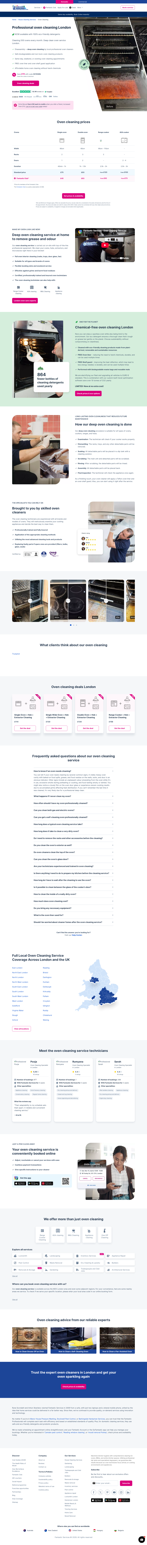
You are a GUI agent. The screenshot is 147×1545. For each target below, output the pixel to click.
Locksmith (23, 1256)
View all (14, 1299)
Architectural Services (121, 1270)
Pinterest (107, 1492)
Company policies (45, 1476)
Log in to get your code (34, 106)
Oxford (15, 1020)
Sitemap (15, 1502)
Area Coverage (17, 1499)
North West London (20, 982)
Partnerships (16, 1492)
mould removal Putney (97, 1432)
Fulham (46, 996)
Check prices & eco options (88, 393)
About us (42, 1460)
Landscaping (55, 1256)
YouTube (114, 1492)
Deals (74, 7)
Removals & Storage (30, 1269)
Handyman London (71, 1500)
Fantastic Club (51, 7)
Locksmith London (71, 1496)
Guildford (16, 1006)
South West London (20, 996)
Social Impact (17, 1481)
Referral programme (19, 1485)
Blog (13, 1495)
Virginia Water (18, 1010)
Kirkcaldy (47, 991)
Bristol (45, 972)
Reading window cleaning (74, 1432)
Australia (30, 1530)
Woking (46, 1020)
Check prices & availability (73, 1387)
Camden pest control (53, 1432)
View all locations (21, 1029)
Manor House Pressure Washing (43, 1419)
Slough (15, 1015)
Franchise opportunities (20, 1488)
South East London (20, 987)
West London (17, 1001)
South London (18, 991)
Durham (46, 982)
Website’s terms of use (46, 1486)
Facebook (93, 1492)
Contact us (42, 1467)
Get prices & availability (73, 196)
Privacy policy (43, 1483)
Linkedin (128, 1492)
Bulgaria (121, 1530)
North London (18, 977)
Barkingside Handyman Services (92, 1419)
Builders (115, 1263)
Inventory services (71, 1486)
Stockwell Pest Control (66, 1419)
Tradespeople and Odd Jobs (90, 1270)
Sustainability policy (46, 1479)
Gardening (54, 1270)
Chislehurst (47, 1015)
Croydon (46, 1001)
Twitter (100, 1492)
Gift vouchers (17, 1478)
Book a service (127, 7)
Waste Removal (56, 1263)
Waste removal (70, 1483)
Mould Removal (70, 1516)
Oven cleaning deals (25, 83)
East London (17, 968)
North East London (20, 972)
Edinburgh (47, 987)
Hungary (100, 1530)
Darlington (47, 977)
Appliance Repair (119, 1256)
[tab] (70, 625)
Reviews (41, 1463)
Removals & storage (72, 1479)
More (79, 7)
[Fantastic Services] (20, 7)
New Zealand (52, 1530)
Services (37, 7)
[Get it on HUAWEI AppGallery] (47, 1183)
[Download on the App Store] (20, 1183)
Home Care (69, 1512)
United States (77, 1530)
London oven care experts (25, 301)
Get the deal (25, 728)
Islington (46, 1006)
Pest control (69, 1490)
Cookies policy (44, 1490)
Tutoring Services (71, 1509)
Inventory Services (92, 1255)
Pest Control (24, 1263)
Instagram (121, 1492)
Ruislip (45, 1010)
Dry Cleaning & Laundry (90, 1263)
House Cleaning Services (73, 1460)
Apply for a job (63, 7)
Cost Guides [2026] (19, 1460)
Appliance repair (70, 1493)
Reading (46, 968)
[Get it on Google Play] (34, 1183)
